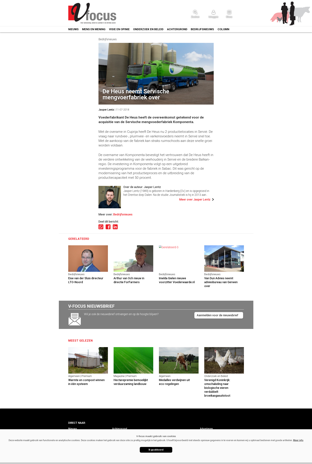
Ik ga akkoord (156, 449)
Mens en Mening (93, 29)
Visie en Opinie (119, 29)
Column (223, 29)
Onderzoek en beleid (148, 29)
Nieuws (73, 29)
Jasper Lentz (106, 109)
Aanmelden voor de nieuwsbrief (217, 315)
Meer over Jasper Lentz (194, 199)
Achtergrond (177, 29)
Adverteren (206, 428)
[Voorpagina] (92, 13)
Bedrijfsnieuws (202, 29)
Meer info (298, 440)
